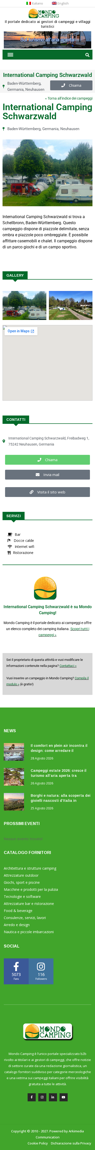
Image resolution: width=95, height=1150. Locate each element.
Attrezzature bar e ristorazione (29, 903)
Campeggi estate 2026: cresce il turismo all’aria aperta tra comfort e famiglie (58, 776)
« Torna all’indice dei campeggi (68, 98)
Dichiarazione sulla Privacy (71, 1143)
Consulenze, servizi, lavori (25, 917)
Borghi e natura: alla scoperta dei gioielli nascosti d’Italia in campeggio (60, 800)
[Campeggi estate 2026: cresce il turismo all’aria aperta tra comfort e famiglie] (15, 777)
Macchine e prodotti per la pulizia (31, 889)
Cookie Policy (38, 1143)
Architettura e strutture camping (30, 868)
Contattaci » (68, 666)
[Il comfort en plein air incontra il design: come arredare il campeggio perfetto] (15, 752)
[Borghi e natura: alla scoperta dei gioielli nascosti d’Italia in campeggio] (15, 802)
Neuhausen (34, 89)
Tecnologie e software (22, 896)
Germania (15, 89)
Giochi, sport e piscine (22, 882)
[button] (71, 85)
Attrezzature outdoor (21, 875)
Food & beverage (18, 910)
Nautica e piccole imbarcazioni (29, 931)
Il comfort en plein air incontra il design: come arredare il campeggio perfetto (59, 751)
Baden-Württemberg (24, 83)
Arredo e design (17, 924)
